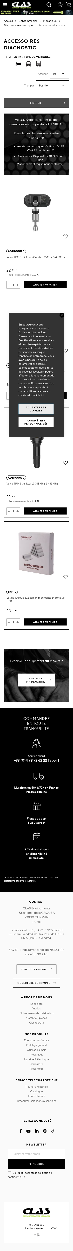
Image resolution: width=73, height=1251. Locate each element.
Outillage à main (36, 1049)
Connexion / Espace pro (60, 5)
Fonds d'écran (36, 1096)
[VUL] (28, 65)
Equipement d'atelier (36, 1040)
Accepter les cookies (36, 409)
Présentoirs (36, 1068)
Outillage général (36, 1045)
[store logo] (21, 5)
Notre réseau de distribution (37, 1013)
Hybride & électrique (36, 1059)
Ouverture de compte (33, 982)
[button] (65, 236)
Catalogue (36, 1091)
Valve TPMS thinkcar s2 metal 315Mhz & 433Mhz (35, 257)
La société (36, 1003)
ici (42, 395)
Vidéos (36, 1008)
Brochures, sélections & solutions (36, 1100)
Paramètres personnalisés (36, 422)
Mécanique (36, 1054)
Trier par (29, 85)
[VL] (18, 65)
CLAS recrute (36, 1022)
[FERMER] (61, 315)
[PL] (38, 65)
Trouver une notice (36, 1086)
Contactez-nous (34, 969)
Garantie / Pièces (36, 1017)
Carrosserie (37, 1064)
